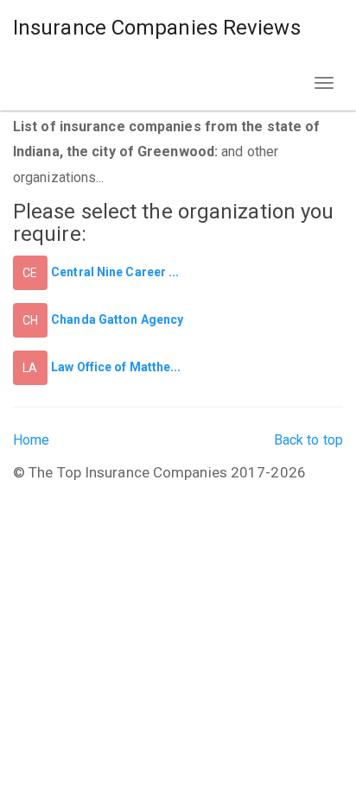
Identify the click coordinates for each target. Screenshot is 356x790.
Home (31, 440)
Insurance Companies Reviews (157, 28)
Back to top (308, 440)
